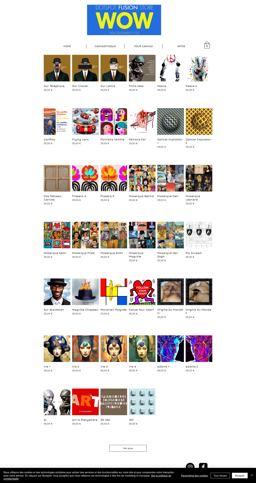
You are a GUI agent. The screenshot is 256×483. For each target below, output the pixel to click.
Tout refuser (220, 475)
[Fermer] (252, 475)
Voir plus (128, 448)
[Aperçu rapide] (57, 68)
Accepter (240, 475)
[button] (105, 46)
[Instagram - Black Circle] (190, 467)
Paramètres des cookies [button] (194, 475)
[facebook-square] (203, 467)
